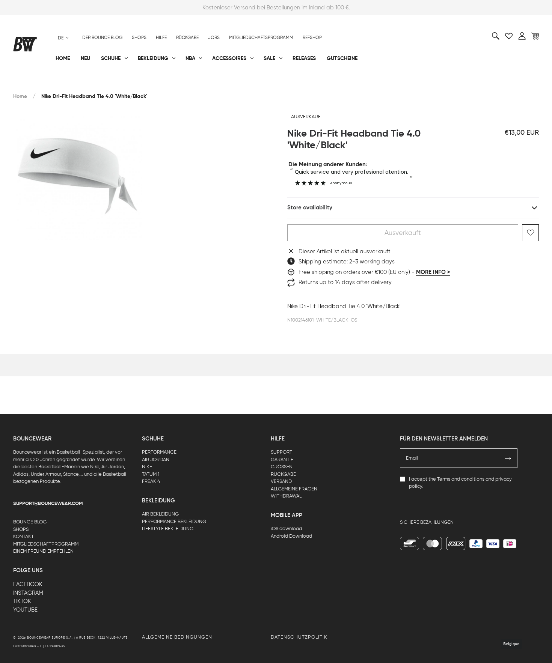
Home (20, 96)
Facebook (27, 584)
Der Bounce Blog (102, 37)
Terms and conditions (460, 479)
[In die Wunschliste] (530, 232)
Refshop (312, 37)
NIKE (147, 466)
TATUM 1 (150, 474)
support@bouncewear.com (48, 504)
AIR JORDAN (155, 459)
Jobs (214, 37)
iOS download (286, 528)
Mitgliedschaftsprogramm (261, 37)
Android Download (291, 536)
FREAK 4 (151, 481)
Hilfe (161, 37)
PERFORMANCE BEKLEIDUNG (174, 521)
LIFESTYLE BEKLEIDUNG (167, 528)
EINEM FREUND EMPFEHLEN (43, 551)
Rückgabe (187, 37)
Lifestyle (201, 83)
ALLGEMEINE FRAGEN (294, 489)
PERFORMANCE (159, 452)
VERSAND (281, 481)
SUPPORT (281, 452)
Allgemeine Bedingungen (177, 637)
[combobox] (63, 38)
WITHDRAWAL (286, 496)
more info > (433, 272)
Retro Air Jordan (125, 83)
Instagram (28, 592)
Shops (139, 37)
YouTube (25, 609)
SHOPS (21, 529)
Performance (31, 83)
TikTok (22, 601)
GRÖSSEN (282, 466)
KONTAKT (23, 536)
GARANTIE (282, 459)
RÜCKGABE (283, 474)
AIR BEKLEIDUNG (160, 514)
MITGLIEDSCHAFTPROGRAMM (45, 544)
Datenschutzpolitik (299, 637)
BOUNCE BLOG (30, 522)
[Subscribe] (508, 458)
